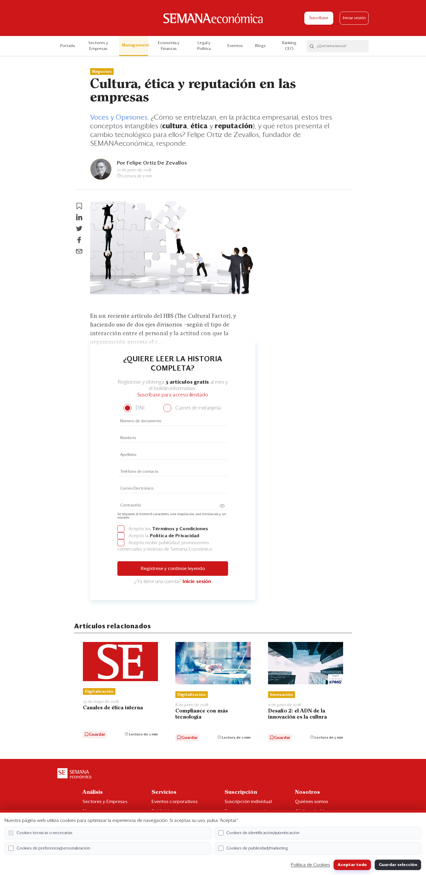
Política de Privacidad (174, 535)
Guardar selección (398, 865)
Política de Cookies (310, 865)
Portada (67, 46)
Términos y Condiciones (180, 528)
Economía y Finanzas (168, 46)
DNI (139, 408)
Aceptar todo (352, 865)
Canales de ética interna (113, 708)
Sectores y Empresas (98, 46)
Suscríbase (318, 18)
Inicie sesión (197, 581)
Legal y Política (204, 46)
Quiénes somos (311, 801)
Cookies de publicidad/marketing (257, 848)
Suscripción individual (248, 801)
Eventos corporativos (175, 801)
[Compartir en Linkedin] (79, 217)
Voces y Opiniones (119, 117)
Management (135, 45)
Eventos (235, 46)
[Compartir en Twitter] (79, 229)
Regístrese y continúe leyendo (173, 568)
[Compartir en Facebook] (79, 240)
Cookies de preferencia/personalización (53, 848)
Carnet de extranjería (197, 408)
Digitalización (99, 692)
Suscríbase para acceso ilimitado (172, 395)
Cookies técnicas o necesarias (44, 833)
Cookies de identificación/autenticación (262, 833)
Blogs (260, 46)
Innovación (281, 695)
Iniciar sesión (354, 18)
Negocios (102, 72)
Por (152, 163)
